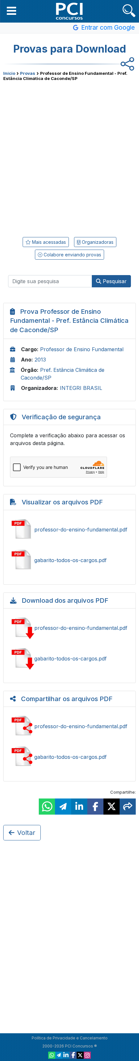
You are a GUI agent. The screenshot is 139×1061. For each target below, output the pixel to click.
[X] (80, 1055)
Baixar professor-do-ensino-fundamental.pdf (69, 628)
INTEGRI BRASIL (81, 388)
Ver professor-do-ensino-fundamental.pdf (69, 529)
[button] (11, 10)
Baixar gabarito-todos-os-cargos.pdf (69, 658)
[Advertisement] (69, 156)
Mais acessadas (48, 242)
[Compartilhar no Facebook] (95, 806)
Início (9, 73)
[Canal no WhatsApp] (51, 1055)
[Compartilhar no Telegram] (63, 806)
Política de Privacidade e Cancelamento (70, 1038)
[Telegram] (58, 1055)
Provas (27, 73)
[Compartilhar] (128, 806)
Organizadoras (96, 242)
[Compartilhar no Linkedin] (79, 806)
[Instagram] (87, 1055)
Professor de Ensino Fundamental (81, 349)
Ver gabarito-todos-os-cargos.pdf (69, 560)
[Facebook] (73, 1055)
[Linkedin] (66, 1055)
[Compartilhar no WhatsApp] (47, 806)
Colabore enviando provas (71, 254)
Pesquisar (114, 281)
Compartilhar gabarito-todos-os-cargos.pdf (69, 757)
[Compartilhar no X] (111, 806)
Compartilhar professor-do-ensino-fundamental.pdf (69, 726)
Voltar (26, 833)
